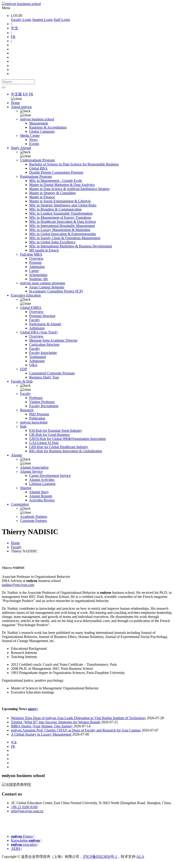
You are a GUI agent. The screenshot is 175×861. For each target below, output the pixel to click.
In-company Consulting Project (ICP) (56, 291)
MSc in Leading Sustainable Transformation (61, 213)
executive (24, 844)
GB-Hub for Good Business (49, 435)
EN (25, 94)
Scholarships (38, 275)
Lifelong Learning (42, 484)
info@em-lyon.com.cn (27, 811)
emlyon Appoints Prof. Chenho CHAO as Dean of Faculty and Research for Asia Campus (76, 730)
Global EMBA (30, 308)
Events (34, 144)
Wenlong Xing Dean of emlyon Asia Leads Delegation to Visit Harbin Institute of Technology (78, 718)
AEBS (16, 849)
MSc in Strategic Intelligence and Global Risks (62, 205)
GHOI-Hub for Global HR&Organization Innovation (67, 439)
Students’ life (38, 279)
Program (35, 262)
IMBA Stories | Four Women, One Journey (42, 726)
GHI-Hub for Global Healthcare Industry (58, 447)
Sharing (25, 488)
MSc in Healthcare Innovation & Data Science (62, 222)
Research (26, 410)
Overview (36, 258)
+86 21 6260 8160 (24, 807)
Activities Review (42, 500)
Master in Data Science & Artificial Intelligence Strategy (69, 189)
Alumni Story (39, 492)
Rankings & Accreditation (48, 127)
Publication (37, 418)
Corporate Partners (33, 521)
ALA (140, 856)
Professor (36, 398)
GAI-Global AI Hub (44, 443)
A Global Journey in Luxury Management (41, 734)
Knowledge (25, 840)
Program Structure (42, 316)
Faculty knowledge (43, 353)
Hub (23, 426)
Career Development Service (50, 475)
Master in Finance (42, 197)
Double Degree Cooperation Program (56, 172)
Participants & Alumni (45, 324)
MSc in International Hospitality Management (62, 226)
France (22, 836)
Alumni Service (31, 471)
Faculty (34, 320)
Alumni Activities (41, 480)
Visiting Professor (42, 402)
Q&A (33, 365)
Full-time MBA (31, 254)
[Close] (3, 87)
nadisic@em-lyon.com (18, 585)
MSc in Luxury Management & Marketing (59, 230)
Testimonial (37, 357)
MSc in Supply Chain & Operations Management (64, 238)
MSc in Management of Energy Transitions (60, 217)
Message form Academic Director (53, 340)
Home (15, 103)
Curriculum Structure (44, 344)
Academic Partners (33, 516)
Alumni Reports (40, 496)
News (33, 140)
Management (38, 123)
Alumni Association (34, 467)
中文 (14, 28)
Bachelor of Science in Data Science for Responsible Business (74, 164)
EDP (23, 369)
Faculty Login (21, 20)
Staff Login (62, 20)
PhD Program (39, 414)
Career (34, 271)
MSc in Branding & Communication (55, 209)
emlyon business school (37, 119)
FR (13, 37)
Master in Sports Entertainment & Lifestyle (60, 201)
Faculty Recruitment (43, 406)
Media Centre (30, 135)
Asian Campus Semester (46, 287)
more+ (33, 709)
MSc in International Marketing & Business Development (70, 246)
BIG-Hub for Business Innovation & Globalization (65, 451)
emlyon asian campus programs (42, 283)
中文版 (16, 94)
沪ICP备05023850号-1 (100, 856)
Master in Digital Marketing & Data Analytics (62, 185)
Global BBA (38, 168)
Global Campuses (42, 131)
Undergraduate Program (37, 160)
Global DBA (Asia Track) (38, 332)
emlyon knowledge (34, 422)
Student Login (42, 20)
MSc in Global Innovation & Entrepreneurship (62, 234)
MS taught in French (44, 250)
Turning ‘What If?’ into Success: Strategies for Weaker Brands (55, 722)
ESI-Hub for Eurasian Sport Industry (55, 430)
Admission (37, 267)
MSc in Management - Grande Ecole (55, 181)
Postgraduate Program (36, 176)
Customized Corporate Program (52, 373)
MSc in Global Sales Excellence (52, 242)
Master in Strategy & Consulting (52, 193)
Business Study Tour (44, 377)
